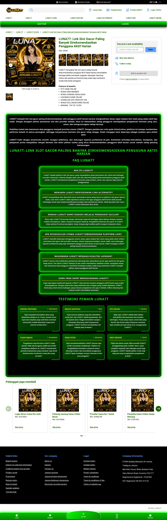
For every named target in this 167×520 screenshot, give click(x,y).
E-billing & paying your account (18, 469)
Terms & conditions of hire (94, 480)
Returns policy (11, 480)
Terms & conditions (91, 476)
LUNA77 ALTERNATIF (104, 18)
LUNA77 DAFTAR (76, 18)
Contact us (49, 469)
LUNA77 (9, 18)
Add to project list (138, 73)
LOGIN (125, 24)
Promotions (10, 476)
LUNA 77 (28, 18)
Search (30, 10)
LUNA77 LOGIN (51, 18)
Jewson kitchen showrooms (56, 476)
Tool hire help (11, 492)
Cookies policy (89, 465)
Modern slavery (90, 469)
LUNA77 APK (131, 18)
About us (48, 461)
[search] (56, 10)
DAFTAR (41, 24)
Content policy (89, 461)
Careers (48, 465)
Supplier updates (12, 488)
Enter (150, 50)
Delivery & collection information (19, 465)
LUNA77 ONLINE (155, 18)
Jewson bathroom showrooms (57, 480)
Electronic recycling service (56, 484)
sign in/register (131, 79)
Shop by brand (11, 484)
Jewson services (51, 473)
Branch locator (11, 461)
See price (19, 427)
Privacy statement (91, 473)
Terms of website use (92, 484)
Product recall (11, 473)
